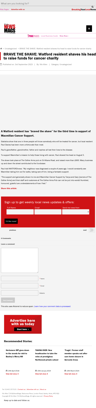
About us (43, 389)
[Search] (92, 6)
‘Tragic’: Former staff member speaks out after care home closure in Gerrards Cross (75, 355)
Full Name (11, 207)
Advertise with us (18, 9)
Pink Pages (4, 9)
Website (42, 293)
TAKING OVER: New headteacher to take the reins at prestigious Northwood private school (46, 355)
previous (12, 230)
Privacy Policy (48, 396)
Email (37, 207)
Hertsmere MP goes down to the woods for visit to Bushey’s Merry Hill (17, 353)
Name (42, 278)
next (85, 230)
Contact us (21, 389)
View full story (11, 374)
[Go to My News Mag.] (1, 48)
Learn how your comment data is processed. (52, 306)
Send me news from (71, 207)
